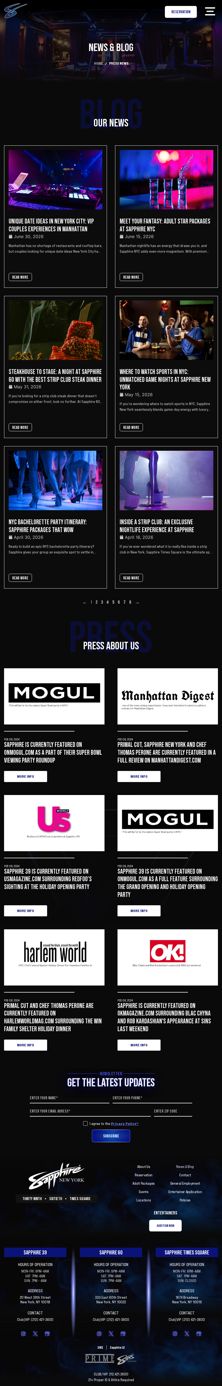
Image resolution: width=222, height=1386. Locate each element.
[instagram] (23, 1333)
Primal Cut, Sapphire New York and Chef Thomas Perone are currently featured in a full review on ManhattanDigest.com (166, 752)
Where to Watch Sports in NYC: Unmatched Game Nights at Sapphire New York (165, 379)
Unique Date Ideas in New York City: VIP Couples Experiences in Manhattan (51, 225)
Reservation (143, 1175)
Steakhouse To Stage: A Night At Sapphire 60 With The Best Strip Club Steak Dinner (55, 375)
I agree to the (114, 1123)
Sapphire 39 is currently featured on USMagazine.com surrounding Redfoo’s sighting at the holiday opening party (48, 879)
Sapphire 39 (35, 1252)
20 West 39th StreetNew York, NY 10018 (35, 1299)
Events (144, 1192)
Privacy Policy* (125, 1123)
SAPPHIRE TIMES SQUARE (187, 1252)
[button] (210, 12)
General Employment (185, 1183)
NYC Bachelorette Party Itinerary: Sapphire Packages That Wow (48, 525)
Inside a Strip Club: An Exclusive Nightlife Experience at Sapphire (157, 525)
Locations (143, 1200)
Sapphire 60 (111, 1252)
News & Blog (185, 1166)
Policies (185, 1200)
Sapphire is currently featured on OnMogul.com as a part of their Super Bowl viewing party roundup (53, 752)
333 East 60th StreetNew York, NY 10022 (111, 1299)
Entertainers (165, 1212)
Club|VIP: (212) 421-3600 (35, 1319)
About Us (143, 1166)
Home (98, 63)
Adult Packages (143, 1183)
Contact (185, 1175)
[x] (35, 1333)
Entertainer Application (185, 1192)
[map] (47, 1333)
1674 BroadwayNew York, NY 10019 (187, 1299)
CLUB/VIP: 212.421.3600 (111, 1374)
